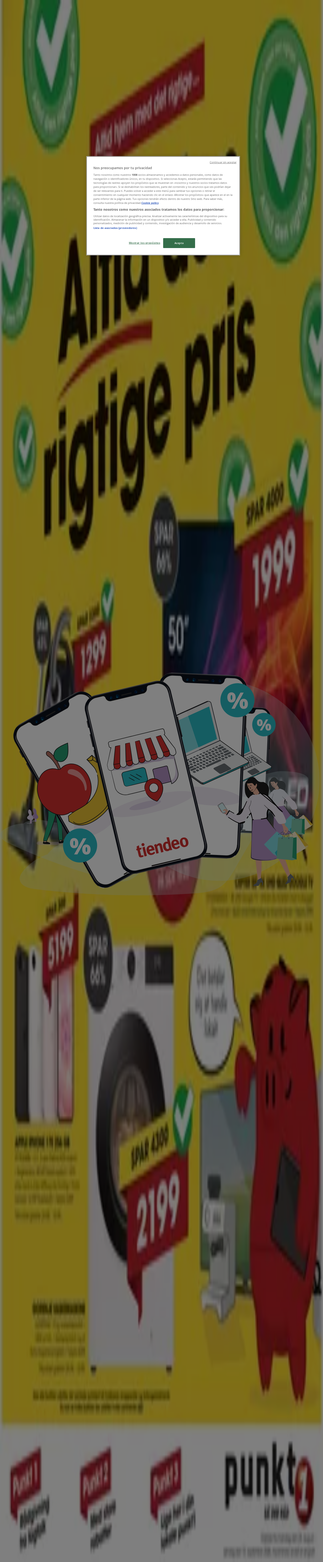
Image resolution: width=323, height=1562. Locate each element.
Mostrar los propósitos (144, 243)
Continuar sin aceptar (223, 162)
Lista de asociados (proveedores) (115, 228)
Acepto (179, 243)
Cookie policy (150, 203)
